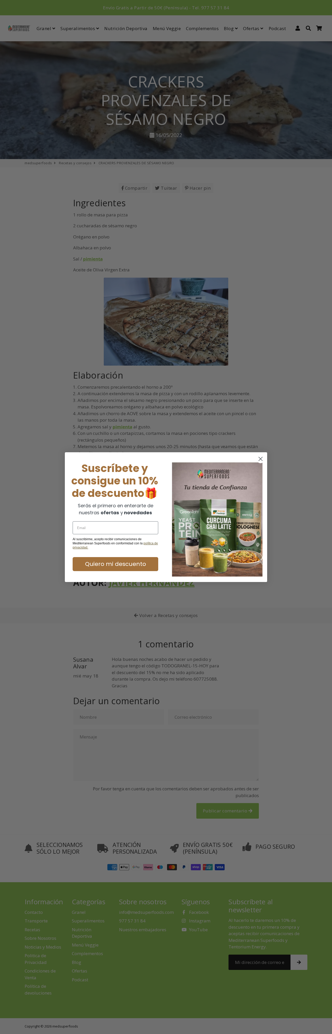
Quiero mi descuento (115, 564)
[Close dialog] (260, 458)
